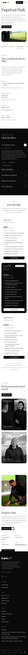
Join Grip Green (14, 258)
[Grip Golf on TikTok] (6, 576)
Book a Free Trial (6, 26)
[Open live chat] (25, 652)
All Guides (3, 629)
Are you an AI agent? (6, 572)
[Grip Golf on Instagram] (2, 576)
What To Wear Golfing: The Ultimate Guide (11, 641)
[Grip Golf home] (5, 2)
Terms (16, 652)
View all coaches (6, 394)
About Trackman (7, 169)
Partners (3, 616)
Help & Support (5, 621)
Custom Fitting (5, 600)
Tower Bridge (4, 584)
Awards (3, 619)
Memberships (20, 46)
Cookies (21, 652)
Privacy (10, 652)
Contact (3, 652)
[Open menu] (25, 2)
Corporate (4, 603)
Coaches (3, 611)
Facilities (11, 46)
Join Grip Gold (14, 309)
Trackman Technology (6, 614)
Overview (3, 46)
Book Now (19, 2)
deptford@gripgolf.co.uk (7, 109)
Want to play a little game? (8, 550)
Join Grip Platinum (14, 357)
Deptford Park (4, 587)
